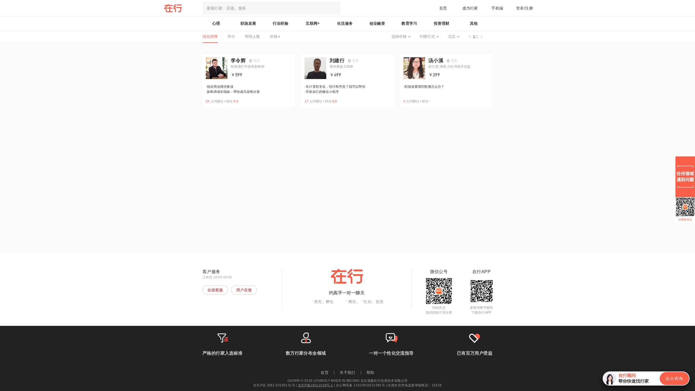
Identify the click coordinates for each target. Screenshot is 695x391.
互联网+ (313, 23)
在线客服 (215, 290)
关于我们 (347, 372)
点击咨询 (674, 378)
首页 (443, 8)
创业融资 (377, 23)
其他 (474, 23)
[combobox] (271, 8)
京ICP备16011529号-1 (315, 385)
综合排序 (210, 36)
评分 (231, 36)
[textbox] (271, 8)
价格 (273, 36)
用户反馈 (244, 290)
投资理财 (442, 23)
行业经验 (281, 23)
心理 (216, 23)
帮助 (370, 372)
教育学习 (409, 23)
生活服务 (345, 23)
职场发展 (248, 23)
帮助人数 (252, 36)
